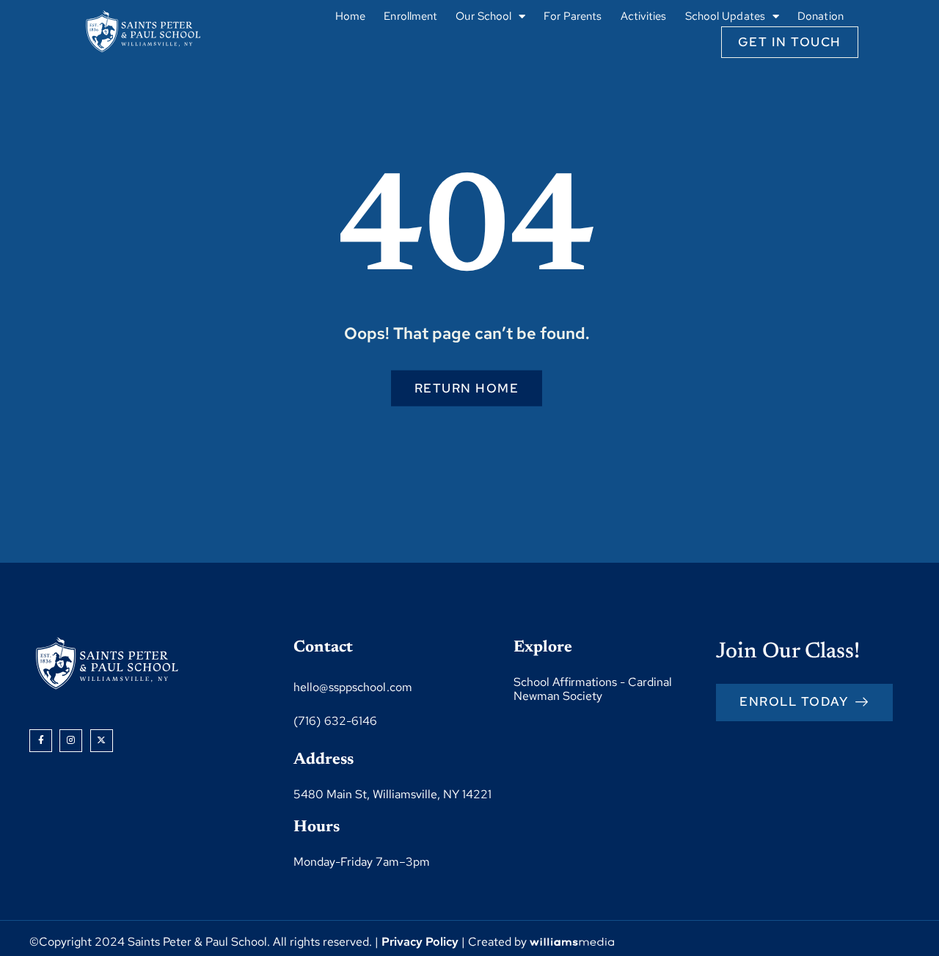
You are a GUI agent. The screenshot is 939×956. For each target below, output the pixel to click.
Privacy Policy (419, 941)
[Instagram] (70, 740)
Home (350, 16)
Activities (644, 16)
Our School (483, 16)
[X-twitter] (101, 740)
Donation (820, 16)
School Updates (725, 16)
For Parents (573, 16)
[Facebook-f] (40, 740)
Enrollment (410, 16)
